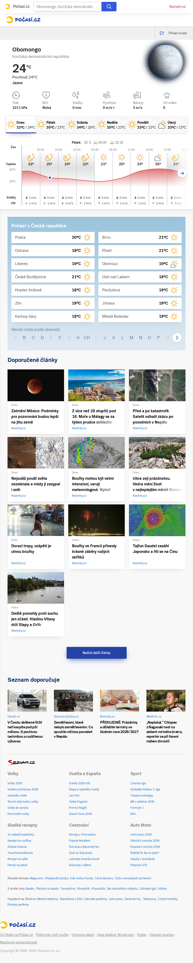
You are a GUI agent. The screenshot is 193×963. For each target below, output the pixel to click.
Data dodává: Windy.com (115, 935)
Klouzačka (98, 888)
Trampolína (67, 888)
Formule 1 (137, 807)
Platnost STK (138, 865)
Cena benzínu (104, 878)
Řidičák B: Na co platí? (144, 853)
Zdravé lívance (17, 846)
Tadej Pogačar (78, 801)
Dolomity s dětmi (80, 865)
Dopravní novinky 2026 (145, 846)
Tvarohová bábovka (20, 853)
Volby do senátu (18, 807)
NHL (133, 814)
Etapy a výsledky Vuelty (84, 789)
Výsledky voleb (17, 795)
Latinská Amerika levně (84, 859)
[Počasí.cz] (23, 19)
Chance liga (138, 783)
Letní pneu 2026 (141, 834)
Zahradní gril (148, 888)
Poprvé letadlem (79, 840)
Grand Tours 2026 (80, 814)
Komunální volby (18, 814)
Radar (141, 935)
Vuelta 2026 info (79, 783)
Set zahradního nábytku (122, 888)
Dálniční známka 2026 (144, 840)
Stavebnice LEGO (71, 899)
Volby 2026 (15, 783)
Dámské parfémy (95, 899)
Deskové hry (133, 899)
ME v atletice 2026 (142, 801)
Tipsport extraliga (141, 795)
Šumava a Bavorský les (84, 846)
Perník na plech (18, 865)
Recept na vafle (18, 859)
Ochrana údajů (83, 935)
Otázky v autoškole (142, 859)
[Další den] (182, 173)
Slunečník (83, 888)
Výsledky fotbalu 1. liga (145, 789)
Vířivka (162, 888)
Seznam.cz (177, 6)
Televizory (149, 899)
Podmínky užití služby (52, 935)
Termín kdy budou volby (23, 801)
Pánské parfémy (18, 904)
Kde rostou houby (81, 878)
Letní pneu (116, 899)
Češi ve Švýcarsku (80, 853)
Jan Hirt (74, 795)
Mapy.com (36, 878)
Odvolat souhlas (161, 935)
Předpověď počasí (56, 878)
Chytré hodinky (167, 899)
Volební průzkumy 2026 (23, 789)
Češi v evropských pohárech (133, 878)
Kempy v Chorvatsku (82, 834)
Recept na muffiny (19, 840)
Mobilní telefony (47, 899)
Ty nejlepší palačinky (21, 834)
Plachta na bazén (47, 888)
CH (87, 337)
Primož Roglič (78, 807)
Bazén (30, 888)
